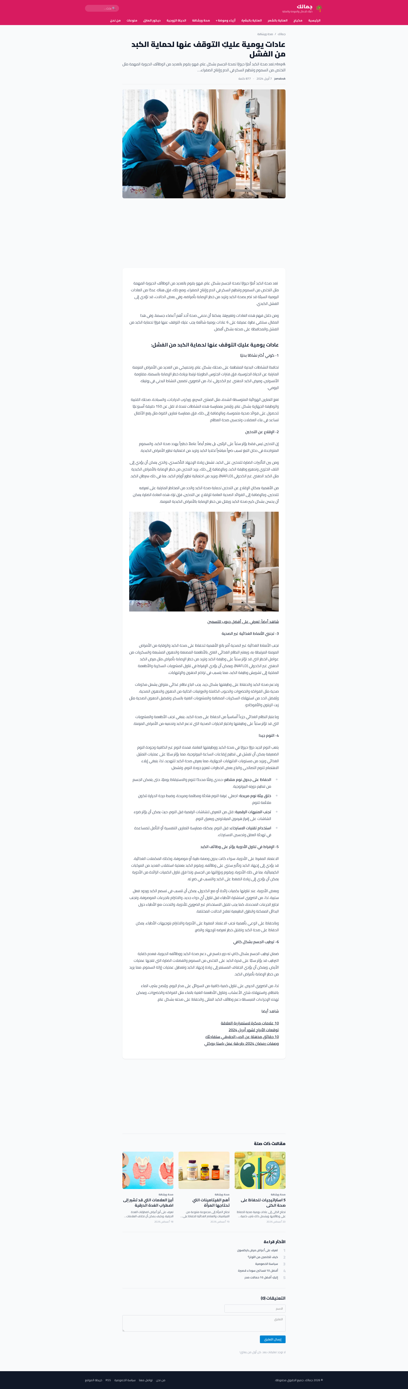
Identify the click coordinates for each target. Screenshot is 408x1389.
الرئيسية (314, 20)
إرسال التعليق (272, 1339)
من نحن (115, 20)
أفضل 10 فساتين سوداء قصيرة (258, 1271)
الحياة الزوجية (176, 20)
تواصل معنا (146, 1380)
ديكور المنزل (152, 20)
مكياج (297, 20)
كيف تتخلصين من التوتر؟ (263, 1257)
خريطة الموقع (93, 1380)
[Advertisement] (204, 233)
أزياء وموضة (225, 20)
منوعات (132, 20)
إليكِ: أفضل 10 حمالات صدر (261, 1277)
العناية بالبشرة (251, 20)
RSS (108, 1380)
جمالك (282, 34)
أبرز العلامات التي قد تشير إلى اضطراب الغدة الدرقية (148, 1202)
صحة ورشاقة (201, 20)
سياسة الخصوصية (266, 1264)
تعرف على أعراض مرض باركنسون (257, 1250)
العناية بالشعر (278, 20)
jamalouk (280, 78)
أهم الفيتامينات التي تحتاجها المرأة (211, 1202)
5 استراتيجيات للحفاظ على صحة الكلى (263, 1202)
